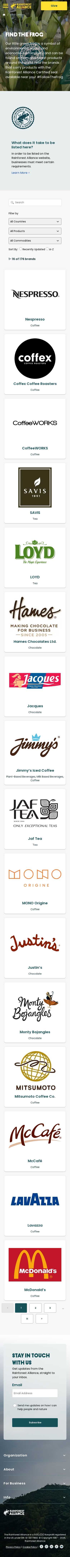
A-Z (51, 249)
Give (54, 6)
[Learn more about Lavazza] (35, 1200)
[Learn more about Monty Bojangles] (35, 1007)
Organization (15, 1455)
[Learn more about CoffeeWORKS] (35, 423)
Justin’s (35, 967)
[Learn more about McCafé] (35, 1136)
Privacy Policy (13, 1547)
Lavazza (35, 1225)
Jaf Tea (35, 838)
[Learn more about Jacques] (35, 681)
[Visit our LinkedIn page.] (51, 1546)
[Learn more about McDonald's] (35, 1264)
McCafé (35, 1160)
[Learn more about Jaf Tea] (35, 813)
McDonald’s (35, 1289)
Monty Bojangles (35, 1032)
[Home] (21, 5)
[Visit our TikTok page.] (56, 1546)
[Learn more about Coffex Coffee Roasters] (35, 358)
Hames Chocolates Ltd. (35, 641)
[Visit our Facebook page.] (41, 1546)
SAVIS (35, 512)
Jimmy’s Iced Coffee (35, 770)
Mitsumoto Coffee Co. (35, 1096)
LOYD (35, 577)
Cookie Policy (30, 1547)
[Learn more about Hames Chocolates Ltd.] (35, 616)
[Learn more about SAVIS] (35, 487)
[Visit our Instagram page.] (46, 1546)
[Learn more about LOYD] (35, 552)
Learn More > (20, 173)
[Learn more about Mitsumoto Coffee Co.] (35, 1071)
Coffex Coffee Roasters (35, 383)
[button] (5, 5)
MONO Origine (35, 903)
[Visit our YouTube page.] (61, 1546)
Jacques (35, 706)
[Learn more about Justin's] (35, 942)
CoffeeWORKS (35, 448)
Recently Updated (34, 249)
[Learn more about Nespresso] (35, 294)
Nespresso (35, 319)
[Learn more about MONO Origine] (35, 878)
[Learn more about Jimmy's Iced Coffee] (35, 745)
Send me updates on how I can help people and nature (37, 1407)
